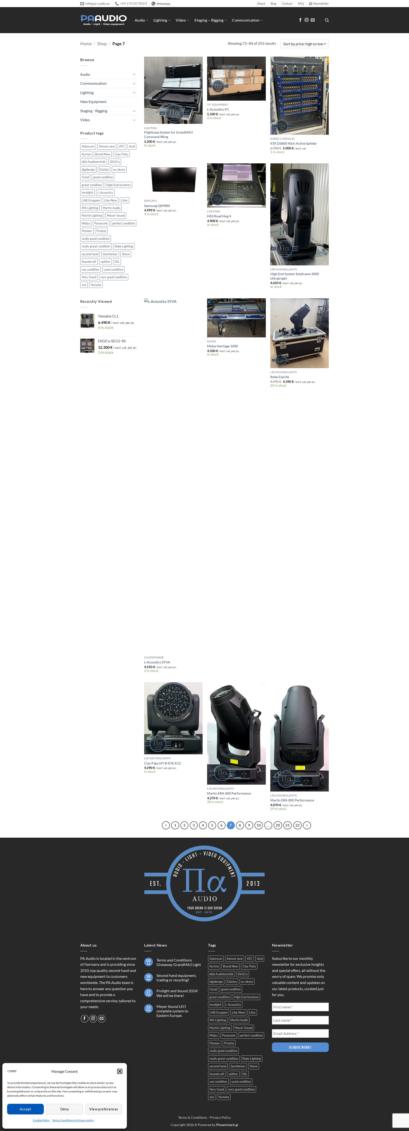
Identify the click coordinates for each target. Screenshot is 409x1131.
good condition (103, 177)
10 (259, 825)
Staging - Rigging (93, 110)
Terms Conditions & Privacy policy (73, 1120)
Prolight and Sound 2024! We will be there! (177, 992)
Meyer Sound (116, 215)
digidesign (88, 169)
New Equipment (93, 101)
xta (84, 285)
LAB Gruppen (91, 200)
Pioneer (87, 231)
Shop (102, 43)
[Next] (307, 825)
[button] (119, 1071)
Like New (110, 200)
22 (297, 825)
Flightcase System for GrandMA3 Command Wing (168, 134)
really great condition (96, 246)
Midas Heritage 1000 (222, 346)
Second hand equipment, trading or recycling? (176, 977)
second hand (90, 254)
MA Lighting (90, 208)
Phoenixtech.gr (227, 1125)
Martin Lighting (92, 215)
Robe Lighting (124, 246)
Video (181, 20)
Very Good (89, 277)
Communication (245, 20)
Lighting (160, 20)
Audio (140, 20)
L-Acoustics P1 (218, 109)
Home (86, 43)
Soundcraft (89, 262)
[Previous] (166, 825)
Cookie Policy (41, 1120)
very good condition (113, 277)
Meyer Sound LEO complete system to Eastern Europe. (172, 1011)
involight (87, 192)
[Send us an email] (313, 20)
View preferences (103, 1109)
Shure (126, 254)
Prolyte (101, 231)
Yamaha (95, 285)
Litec (124, 200)
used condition (113, 269)
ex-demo (119, 169)
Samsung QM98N (157, 206)
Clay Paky (121, 154)
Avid (132, 146)
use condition (90, 269)
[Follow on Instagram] (306, 20)
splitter (105, 262)
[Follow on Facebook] (300, 20)
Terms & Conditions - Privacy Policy (204, 1117)
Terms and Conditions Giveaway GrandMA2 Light (178, 962)
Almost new (107, 146)
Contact (287, 3)
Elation (104, 169)
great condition (92, 185)
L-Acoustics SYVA (157, 662)
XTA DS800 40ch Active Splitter (293, 143)
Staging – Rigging (208, 20)
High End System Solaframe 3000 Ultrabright (294, 276)
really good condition (96, 239)
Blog (273, 3)
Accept (25, 1109)
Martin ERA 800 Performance (229, 793)
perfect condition (123, 223)
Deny (64, 1109)
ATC (122, 146)
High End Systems (118, 185)
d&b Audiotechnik (94, 162)
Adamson (88, 146)
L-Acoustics (105, 192)
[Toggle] (134, 74)
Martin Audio (111, 208)
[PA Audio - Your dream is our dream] (104, 20)
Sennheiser (110, 254)
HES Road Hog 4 (219, 216)
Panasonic (101, 223)
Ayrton (86, 154)
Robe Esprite (279, 377)
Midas (86, 223)
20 (278, 825)
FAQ (301, 3)
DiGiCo (115, 162)
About (261, 3)
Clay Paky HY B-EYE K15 (162, 763)
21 (287, 825)
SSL (117, 262)
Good (85, 177)
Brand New (102, 154)
